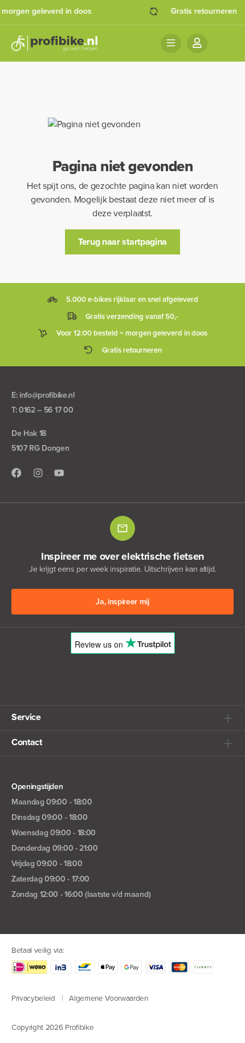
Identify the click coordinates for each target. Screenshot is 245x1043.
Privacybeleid (33, 998)
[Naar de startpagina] (54, 43)
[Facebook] (16, 473)
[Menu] (171, 43)
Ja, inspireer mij (122, 602)
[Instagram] (38, 473)
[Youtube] (59, 473)
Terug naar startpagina (122, 241)
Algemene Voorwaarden (108, 998)
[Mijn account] (197, 43)
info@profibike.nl (47, 395)
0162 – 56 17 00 (46, 410)
